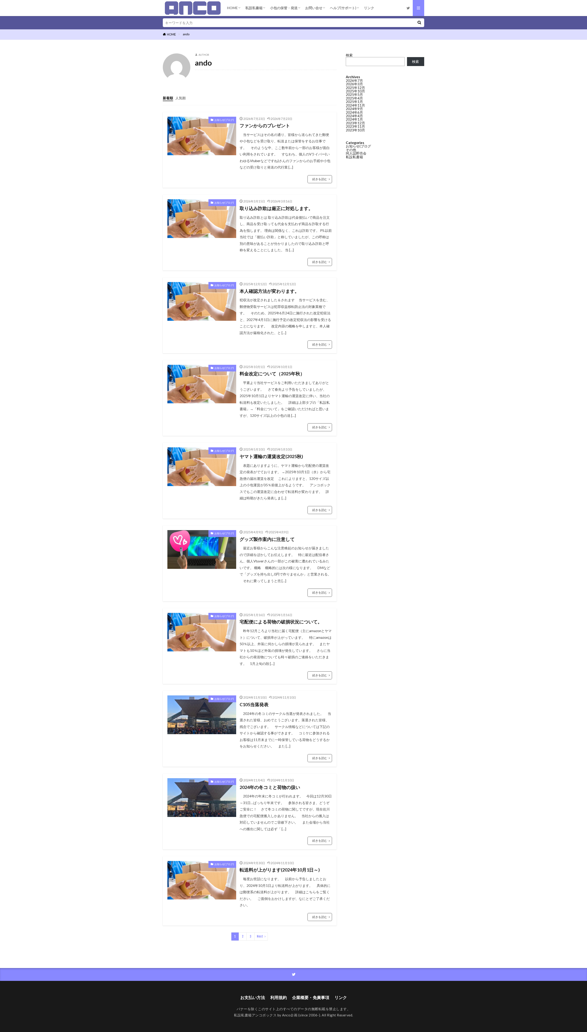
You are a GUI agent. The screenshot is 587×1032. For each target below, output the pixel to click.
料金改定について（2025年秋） (272, 373)
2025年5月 (354, 94)
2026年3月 (354, 84)
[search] (419, 22)
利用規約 (278, 997)
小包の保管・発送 (284, 8)
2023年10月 (355, 130)
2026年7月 (354, 80)
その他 (351, 150)
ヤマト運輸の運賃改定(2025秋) (271, 456)
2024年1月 (354, 119)
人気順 (180, 98)
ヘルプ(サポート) (343, 8)
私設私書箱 (254, 8)
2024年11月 (355, 105)
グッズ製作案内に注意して (267, 539)
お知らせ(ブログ (358, 146)
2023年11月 (355, 126)
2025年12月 (355, 88)
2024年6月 (354, 112)
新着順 (168, 98)
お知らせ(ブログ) (224, 119)
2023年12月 (355, 123)
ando (186, 34)
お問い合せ (313, 8)
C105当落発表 (254, 704)
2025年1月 (354, 102)
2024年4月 (354, 116)
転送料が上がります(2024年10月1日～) (280, 869)
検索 (349, 55)
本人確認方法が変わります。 (269, 291)
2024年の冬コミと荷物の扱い (270, 787)
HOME (232, 8)
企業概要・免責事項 (310, 997)
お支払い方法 (252, 997)
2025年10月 (355, 91)
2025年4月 (354, 98)
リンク (369, 8)
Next (260, 936)
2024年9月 (354, 109)
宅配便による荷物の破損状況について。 (281, 621)
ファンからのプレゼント (265, 125)
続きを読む (319, 179)
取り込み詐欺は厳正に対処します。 (276, 208)
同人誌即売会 (356, 153)
